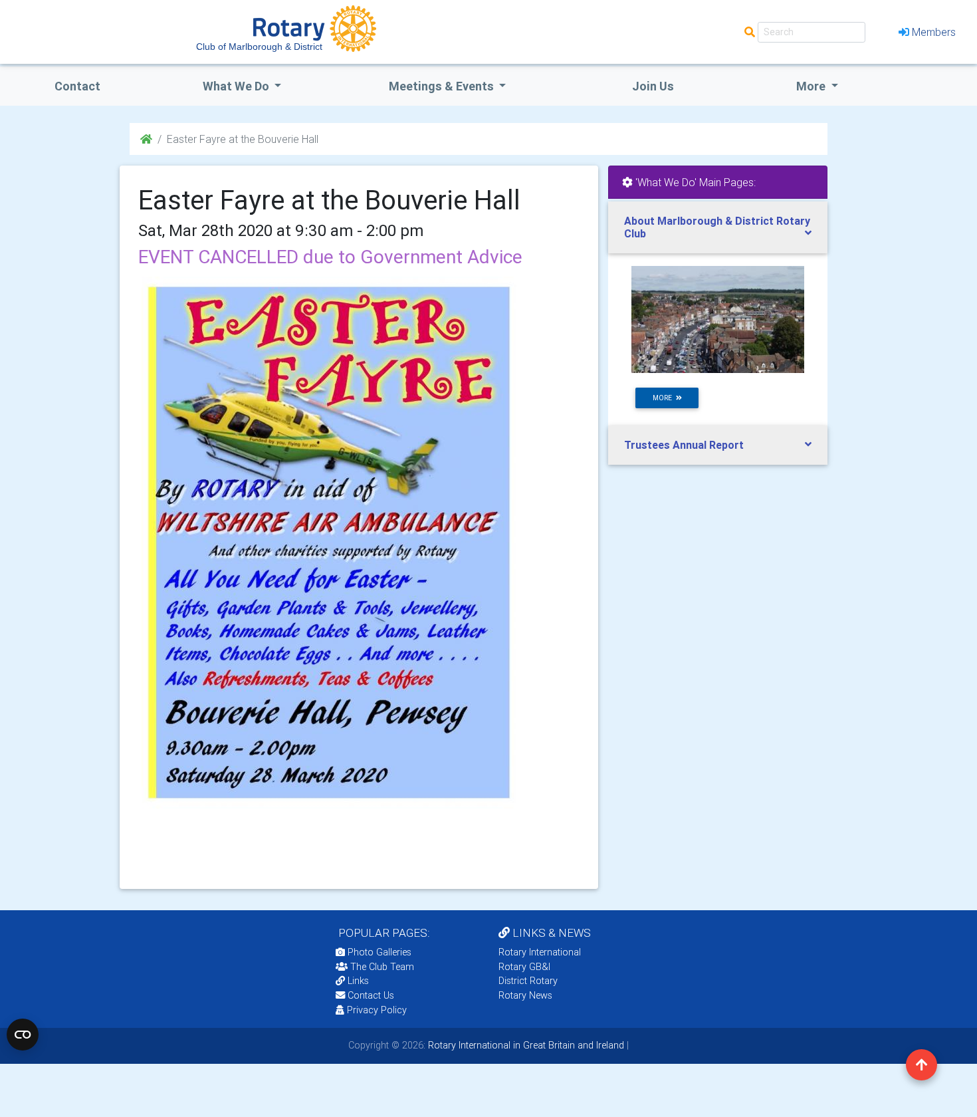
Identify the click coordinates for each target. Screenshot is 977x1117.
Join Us (653, 86)
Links (358, 981)
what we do (237, 86)
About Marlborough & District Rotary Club (717, 227)
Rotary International (539, 952)
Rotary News (525, 995)
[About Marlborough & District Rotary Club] (717, 318)
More (812, 86)
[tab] (717, 227)
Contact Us (369, 995)
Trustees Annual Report (684, 444)
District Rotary (528, 981)
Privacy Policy (377, 1010)
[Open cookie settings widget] (23, 1035)
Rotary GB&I (524, 967)
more (664, 398)
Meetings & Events (442, 86)
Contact (77, 86)
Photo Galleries (378, 952)
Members (934, 32)
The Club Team (382, 967)
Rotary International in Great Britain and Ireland (524, 1045)
